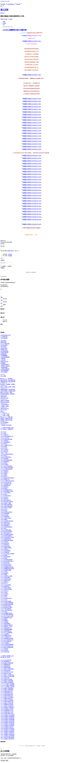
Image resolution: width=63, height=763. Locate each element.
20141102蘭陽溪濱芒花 (5, 665)
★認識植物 (2, 363)
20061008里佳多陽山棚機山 (6, 460)
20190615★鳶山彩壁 (4, 651)
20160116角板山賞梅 (4, 677)
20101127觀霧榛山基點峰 (5, 547)
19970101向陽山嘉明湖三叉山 (6, 436)
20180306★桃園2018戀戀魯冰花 (7, 707)
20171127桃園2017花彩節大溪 (6, 706)
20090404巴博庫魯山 (4, 525)
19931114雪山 (3, 433)
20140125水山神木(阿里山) (6, 598)
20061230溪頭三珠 (4, 471)
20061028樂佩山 (3, 463)
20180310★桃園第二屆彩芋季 (6, 709)
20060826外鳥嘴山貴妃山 (5, 457)
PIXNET (22, 745)
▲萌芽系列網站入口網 (5, 335)
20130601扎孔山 (3, 583)
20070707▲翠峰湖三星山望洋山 (7, 480)
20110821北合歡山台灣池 (5, 565)
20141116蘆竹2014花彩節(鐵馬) (7, 668)
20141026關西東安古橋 (5, 664)
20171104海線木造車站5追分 (6, 698)
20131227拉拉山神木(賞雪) (6, 589)
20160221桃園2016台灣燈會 (6, 679)
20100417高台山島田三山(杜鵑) (7, 537)
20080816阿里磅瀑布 (4, 513)
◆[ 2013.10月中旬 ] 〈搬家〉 (6, 392)
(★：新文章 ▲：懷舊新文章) (6, 429)
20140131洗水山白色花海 (5, 660)
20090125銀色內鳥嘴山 (5, 524)
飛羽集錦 (10, 255)
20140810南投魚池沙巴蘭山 (6, 607)
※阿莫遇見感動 (3, 367)
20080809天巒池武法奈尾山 (6, 512)
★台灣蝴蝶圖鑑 (3, 355)
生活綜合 (11, 19)
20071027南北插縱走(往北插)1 (6, 491)
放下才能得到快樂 (4, 422)
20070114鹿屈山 (3, 473)
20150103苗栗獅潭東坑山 (5, 631)
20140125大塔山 (3, 596)
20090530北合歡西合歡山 (5, 529)
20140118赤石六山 (4, 590)
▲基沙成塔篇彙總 (4, 370)
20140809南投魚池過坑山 (5, 605)
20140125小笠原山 (4, 593)
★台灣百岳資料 (3, 348)
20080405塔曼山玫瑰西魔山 (6, 504)
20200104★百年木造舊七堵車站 (7, 737)
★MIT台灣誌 (3, 346)
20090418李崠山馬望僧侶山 (6, 526)
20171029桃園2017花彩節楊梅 (6, 697)
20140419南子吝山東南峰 (5, 601)
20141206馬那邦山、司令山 (6, 626)
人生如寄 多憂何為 (4, 404)
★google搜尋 (3, 376)
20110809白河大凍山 (4, 562)
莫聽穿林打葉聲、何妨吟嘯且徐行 (7, 389)
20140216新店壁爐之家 (5, 661)
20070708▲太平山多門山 (5, 482)
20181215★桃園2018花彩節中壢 (7, 725)
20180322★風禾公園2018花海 (6, 713)
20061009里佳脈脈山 (4, 461)
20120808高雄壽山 (4, 573)
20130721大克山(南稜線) (5, 584)
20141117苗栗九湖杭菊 (5, 670)
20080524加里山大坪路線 (5, 507)
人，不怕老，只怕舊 (4, 415)
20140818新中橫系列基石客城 (6, 614)
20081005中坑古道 (4, 515)
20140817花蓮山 (3, 611)
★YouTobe (2, 374)
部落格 (4, 23)
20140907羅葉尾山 (4, 620)
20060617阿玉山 (3, 455)
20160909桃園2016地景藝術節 (6, 680)
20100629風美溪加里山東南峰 (6, 540)
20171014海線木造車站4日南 (6, 695)
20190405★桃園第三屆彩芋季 (6, 726)
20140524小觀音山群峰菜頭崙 (6, 602)
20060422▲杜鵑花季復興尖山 (6, 454)
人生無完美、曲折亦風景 (5, 425)
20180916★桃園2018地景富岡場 (7, 716)
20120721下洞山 (3, 571)
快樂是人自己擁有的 (4, 400)
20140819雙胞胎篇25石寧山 (6, 617)
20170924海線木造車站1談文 (6, 691)
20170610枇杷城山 (4, 648)
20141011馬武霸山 (4, 622)
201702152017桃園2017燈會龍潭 (7, 685)
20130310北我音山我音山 (5, 579)
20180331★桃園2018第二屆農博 (7, 715)
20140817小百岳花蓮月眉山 (6, 610)
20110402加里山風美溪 (5, 556)
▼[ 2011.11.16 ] (3, 385)
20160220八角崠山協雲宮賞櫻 (6, 644)
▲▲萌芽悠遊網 (3, 338)
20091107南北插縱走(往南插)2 (6, 534)
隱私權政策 (38, 745)
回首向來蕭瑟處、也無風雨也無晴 (7, 390)
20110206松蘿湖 (3, 555)
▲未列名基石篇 (3, 372)
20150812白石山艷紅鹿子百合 (6, 639)
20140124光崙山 (3, 592)
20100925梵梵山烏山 (4, 543)
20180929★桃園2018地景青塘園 (7, 719)
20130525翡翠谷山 (4, 582)
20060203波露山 (3, 446)
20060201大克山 (3, 448)
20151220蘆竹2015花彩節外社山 (7, 674)
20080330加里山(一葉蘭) (5, 503)
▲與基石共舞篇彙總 (4, 369)
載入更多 (2, 260)
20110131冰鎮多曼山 (4, 552)
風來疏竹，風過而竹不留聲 (6, 418)
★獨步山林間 (3, 342)
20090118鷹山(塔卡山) (5, 522)
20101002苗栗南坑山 (4, 544)
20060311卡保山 (3, 452)
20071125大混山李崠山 (5, 492)
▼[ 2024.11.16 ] (3, 421)
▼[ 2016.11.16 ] (3, 407)
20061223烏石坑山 (4, 470)
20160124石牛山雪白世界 (5, 641)
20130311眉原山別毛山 (5, 580)
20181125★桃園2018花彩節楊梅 (7, 723)
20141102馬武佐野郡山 (5, 623)
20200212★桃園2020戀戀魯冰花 (7, 738)
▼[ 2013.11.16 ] (3, 395)
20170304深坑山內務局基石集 (6, 647)
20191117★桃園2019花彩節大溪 (7, 732)
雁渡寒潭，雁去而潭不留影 (6, 419)
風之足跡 (4, 9)
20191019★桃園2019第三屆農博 (7, 729)
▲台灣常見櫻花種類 (4, 357)
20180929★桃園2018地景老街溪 (7, 718)
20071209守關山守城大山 (5, 495)
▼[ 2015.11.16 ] (3, 403)
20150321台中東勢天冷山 (5, 637)
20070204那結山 (3, 474)
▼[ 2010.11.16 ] (3, 382)
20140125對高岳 (3, 595)
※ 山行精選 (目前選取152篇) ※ (7, 427)
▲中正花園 (2, 360)
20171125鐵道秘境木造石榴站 (6, 704)
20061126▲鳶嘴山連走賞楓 (6, 469)
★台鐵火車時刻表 (4, 352)
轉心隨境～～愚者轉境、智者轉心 (7, 384)
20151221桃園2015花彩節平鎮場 (7, 676)
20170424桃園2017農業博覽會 (6, 688)
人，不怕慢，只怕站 (4, 414)
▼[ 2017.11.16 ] (3, 409)
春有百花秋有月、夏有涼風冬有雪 (7, 380)
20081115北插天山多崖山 (5, 518)
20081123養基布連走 (4, 516)
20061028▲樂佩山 (4, 464)
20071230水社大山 (4, 497)
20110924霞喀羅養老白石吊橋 (6, 567)
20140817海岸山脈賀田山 (5, 608)
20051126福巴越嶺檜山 (5, 442)
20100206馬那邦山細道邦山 (6, 535)
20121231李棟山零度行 (5, 577)
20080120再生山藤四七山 (5, 500)
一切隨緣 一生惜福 (4, 406)
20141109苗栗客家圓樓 (5, 667)
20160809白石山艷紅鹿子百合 (6, 645)
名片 (4, 24)
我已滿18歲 (3, 760)
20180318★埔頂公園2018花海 (6, 712)
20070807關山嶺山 (4, 486)
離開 (7, 760)
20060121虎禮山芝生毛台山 (6, 445)
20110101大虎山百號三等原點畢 (7, 553)
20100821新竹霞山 (4, 541)
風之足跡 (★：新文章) (5, 657)
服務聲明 (43, 745)
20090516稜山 (3, 528)
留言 (12, 250)
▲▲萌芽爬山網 (3, 336)
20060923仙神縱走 (4, 458)
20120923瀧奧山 (3, 574)
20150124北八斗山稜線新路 (6, 632)
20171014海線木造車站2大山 (6, 692)
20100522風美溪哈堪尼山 (5, 538)
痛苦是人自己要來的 (4, 402)
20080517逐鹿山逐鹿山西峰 (6, 506)
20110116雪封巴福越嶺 (5, 550)
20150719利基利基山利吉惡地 (6, 638)
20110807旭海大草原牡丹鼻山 (6, 561)
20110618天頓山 (3, 558)
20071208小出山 (3, 494)
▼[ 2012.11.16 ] (3, 388)
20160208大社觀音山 (4, 642)
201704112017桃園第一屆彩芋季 (7, 686)
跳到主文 (2, 13)
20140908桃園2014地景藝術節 (6, 663)
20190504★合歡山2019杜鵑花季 (7, 728)
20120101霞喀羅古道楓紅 (5, 570)
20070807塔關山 (3, 488)
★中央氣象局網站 (4, 351)
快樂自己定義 (3, 396)
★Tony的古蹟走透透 (4, 343)
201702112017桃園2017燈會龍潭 (7, 683)
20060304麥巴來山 (4, 451)
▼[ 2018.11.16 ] (3, 412)
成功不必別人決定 (4, 398)
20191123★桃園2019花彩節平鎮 (7, 734)
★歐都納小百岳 (3, 349)
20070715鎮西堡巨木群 (5, 485)
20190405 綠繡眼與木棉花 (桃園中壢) (15, 30)
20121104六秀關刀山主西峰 (6, 576)
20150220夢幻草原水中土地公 (6, 671)
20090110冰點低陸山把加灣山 (6, 521)
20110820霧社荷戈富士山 (5, 564)
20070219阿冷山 (3, 476)
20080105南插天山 (4, 498)
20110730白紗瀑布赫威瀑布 (6, 559)
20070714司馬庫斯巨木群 (5, 483)
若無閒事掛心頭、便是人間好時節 (7, 381)
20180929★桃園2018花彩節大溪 (7, 722)
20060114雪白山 (3, 443)
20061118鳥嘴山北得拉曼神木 (6, 467)
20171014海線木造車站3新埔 (6, 694)
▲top (1, 257)
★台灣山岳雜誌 (3, 345)
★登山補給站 (3, 340)
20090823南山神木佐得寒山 (6, 531)
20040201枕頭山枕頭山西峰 (6, 439)
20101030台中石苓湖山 (5, 546)
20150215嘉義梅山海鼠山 (5, 635)
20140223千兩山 (3, 599)
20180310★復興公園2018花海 (6, 710)
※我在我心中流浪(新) (5, 366)
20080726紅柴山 (3, 510)
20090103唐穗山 (3, 519)
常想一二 (2, 411)
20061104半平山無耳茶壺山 (6, 466)
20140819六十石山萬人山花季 (6, 616)
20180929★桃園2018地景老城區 (7, 720)
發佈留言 (2, 267)
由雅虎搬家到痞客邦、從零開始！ (7, 393)
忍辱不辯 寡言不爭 (4, 408)
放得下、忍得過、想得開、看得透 (7, 386)
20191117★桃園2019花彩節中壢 (7, 731)
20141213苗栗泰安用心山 (5, 628)
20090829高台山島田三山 (5, 532)
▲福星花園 (2, 358)
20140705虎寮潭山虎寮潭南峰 (6, 604)
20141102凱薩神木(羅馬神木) (6, 625)
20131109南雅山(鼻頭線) (5, 587)
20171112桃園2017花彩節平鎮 (6, 703)
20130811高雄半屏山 (4, 586)
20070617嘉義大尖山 (4, 479)
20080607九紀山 (3, 509)
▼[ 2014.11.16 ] (3, 399)
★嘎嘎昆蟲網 (3, 354)
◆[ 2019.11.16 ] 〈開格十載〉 (6, 416)
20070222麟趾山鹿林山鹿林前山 (7, 477)
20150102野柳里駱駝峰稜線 (6, 629)
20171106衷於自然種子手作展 (6, 701)
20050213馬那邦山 (4, 440)
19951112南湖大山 (4, 434)
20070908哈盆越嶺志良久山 (6, 489)
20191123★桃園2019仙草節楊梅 (7, 735)
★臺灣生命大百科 (4, 361)
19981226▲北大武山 (4, 437)
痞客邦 (9, 250)
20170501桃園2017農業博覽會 (6, 689)
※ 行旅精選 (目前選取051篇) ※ (7, 655)
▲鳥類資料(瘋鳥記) (4, 364)
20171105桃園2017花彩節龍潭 (6, 700)
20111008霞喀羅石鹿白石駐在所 (7, 568)
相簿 (4, 21)
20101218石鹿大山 (4, 549)
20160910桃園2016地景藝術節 (6, 682)
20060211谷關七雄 (4, 449)
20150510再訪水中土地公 (5, 673)
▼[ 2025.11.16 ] (3, 423)
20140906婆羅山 (3, 619)
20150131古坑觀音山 (4, 634)
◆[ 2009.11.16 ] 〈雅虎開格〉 (6, 378)
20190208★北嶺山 (4, 650)
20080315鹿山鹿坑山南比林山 (6, 501)
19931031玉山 (3, 431)
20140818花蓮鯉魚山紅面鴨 (6, 613)
